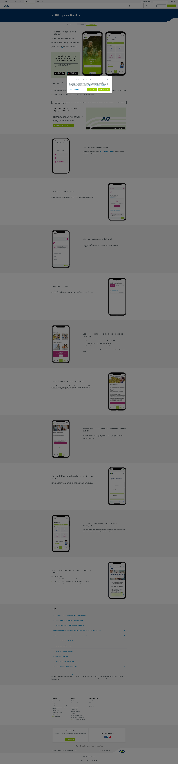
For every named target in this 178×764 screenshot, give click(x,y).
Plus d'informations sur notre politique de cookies (95, 85)
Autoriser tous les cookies (104, 89)
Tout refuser (92, 89)
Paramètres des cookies (74, 89)
